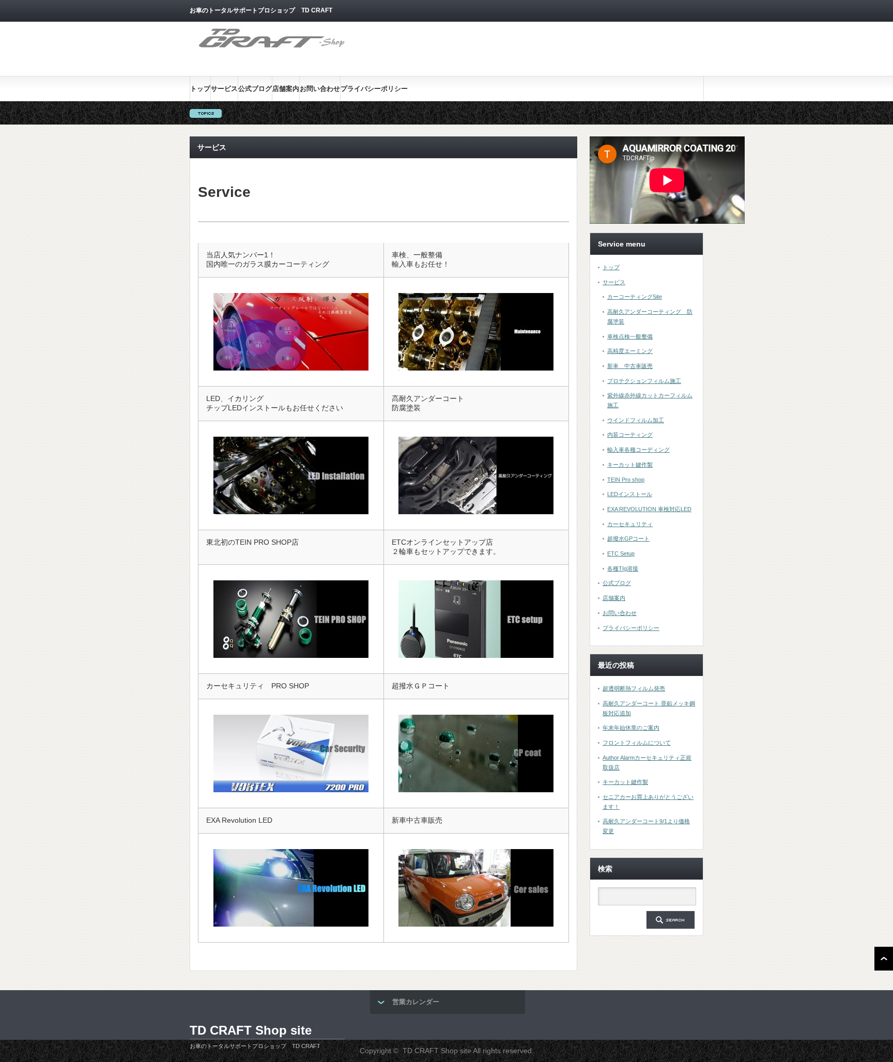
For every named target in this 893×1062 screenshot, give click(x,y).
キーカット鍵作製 (630, 464)
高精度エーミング (630, 351)
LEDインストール (629, 494)
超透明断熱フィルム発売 (634, 688)
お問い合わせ (320, 89)
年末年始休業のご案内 (631, 728)
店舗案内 (285, 89)
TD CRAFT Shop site (251, 1030)
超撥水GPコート (628, 538)
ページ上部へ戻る (883, 959)
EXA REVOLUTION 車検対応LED (649, 509)
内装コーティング (630, 435)
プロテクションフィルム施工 (644, 381)
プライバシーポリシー (374, 89)
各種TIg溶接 (622, 568)
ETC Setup (621, 553)
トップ (200, 89)
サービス (224, 89)
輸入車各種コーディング (638, 450)
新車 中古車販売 (630, 366)
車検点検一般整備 (630, 336)
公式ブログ (255, 89)
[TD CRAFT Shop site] (272, 48)
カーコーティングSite (634, 297)
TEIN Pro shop (625, 479)
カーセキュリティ (630, 524)
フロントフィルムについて (637, 743)
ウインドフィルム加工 (635, 420)
